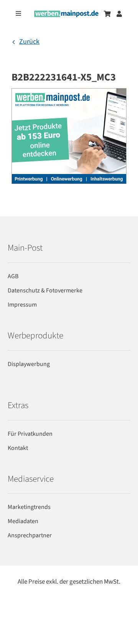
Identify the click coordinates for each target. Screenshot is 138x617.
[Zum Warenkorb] (107, 14)
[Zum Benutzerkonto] (119, 14)
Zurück (29, 41)
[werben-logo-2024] (66, 13)
